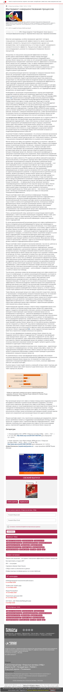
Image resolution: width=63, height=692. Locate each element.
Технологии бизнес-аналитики (39, 674)
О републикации (50, 633)
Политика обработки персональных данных (28, 634)
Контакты (42, 633)
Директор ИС (10, 667)
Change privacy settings (46, 634)
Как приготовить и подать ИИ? (15, 561)
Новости (10, 1)
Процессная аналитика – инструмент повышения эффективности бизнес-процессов (31, 558)
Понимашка (26, 669)
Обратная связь (26, 633)
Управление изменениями (49, 33)
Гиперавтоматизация (12, 549)
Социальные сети (39, 540)
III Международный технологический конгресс (20, 581)
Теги (6, 634)
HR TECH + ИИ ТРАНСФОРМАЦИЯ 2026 (18, 601)
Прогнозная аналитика (45, 543)
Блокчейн (33, 549)
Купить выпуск (12, 502)
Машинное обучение (36, 545)
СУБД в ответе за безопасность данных (18, 568)
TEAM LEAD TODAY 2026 (13, 586)
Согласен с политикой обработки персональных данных (25, 526)
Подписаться (24, 502)
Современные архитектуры (14, 543)
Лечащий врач (23, 667)
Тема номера (30, 1)
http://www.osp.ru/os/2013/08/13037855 (19, 444)
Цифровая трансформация (13, 540)
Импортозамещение (38, 547)
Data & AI (8, 676)
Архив (49, 1)
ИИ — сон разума (11, 563)
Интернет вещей (26, 547)
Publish (33, 667)
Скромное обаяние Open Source (16, 566)
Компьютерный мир (13, 665)
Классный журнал (12, 669)
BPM (20, 32)
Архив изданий (12, 634)
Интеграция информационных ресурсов (16, 33)
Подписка (25, 1)
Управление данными (21, 674)
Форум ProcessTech (12, 591)
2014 (25, 6)
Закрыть (53, 690)
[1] (11, 98)
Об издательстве (9, 633)
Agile (43, 549)
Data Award (8, 674)
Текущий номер (37, 1)
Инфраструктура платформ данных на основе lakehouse (23, 571)
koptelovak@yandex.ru (26, 446)
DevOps (39, 549)
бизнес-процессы (48, 32)
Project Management (38, 32)
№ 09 (29, 6)
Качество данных (18, 676)
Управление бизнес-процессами (34, 33)
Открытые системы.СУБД (33, 665)
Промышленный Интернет (30, 543)
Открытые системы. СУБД (15, 6)
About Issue (58, 1)
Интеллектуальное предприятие (35, 676)
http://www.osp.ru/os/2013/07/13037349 (29, 435)
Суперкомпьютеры (27, 540)
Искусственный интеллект (13, 547)
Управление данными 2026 (14, 596)
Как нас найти (34, 633)
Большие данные (24, 549)
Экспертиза (19, 1)
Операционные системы (13, 545)
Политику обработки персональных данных (38, 690)
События (15, 1)
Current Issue (44, 1)
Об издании (53, 1)
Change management (27, 32)
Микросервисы (25, 545)
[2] (29, 329)
